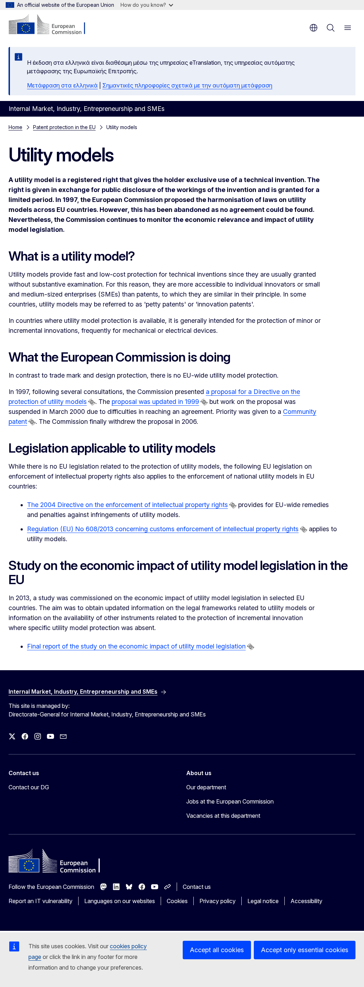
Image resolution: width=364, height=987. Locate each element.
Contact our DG (29, 787)
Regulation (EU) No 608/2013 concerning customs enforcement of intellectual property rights (163, 529)
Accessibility (306, 901)
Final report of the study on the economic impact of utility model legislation (136, 646)
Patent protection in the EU (64, 127)
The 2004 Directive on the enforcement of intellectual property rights (127, 504)
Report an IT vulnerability (41, 901)
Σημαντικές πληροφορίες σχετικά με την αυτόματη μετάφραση (187, 85)
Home (15, 127)
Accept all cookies (217, 950)
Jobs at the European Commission (230, 801)
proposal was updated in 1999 (155, 401)
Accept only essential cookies (304, 950)
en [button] (313, 28)
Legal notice (263, 901)
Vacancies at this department (223, 815)
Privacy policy (217, 901)
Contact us (197, 886)
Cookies (177, 901)
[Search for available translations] (91, 402)
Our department (206, 787)
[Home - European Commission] (52, 25)
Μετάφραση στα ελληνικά (62, 85)
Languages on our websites (119, 901)
